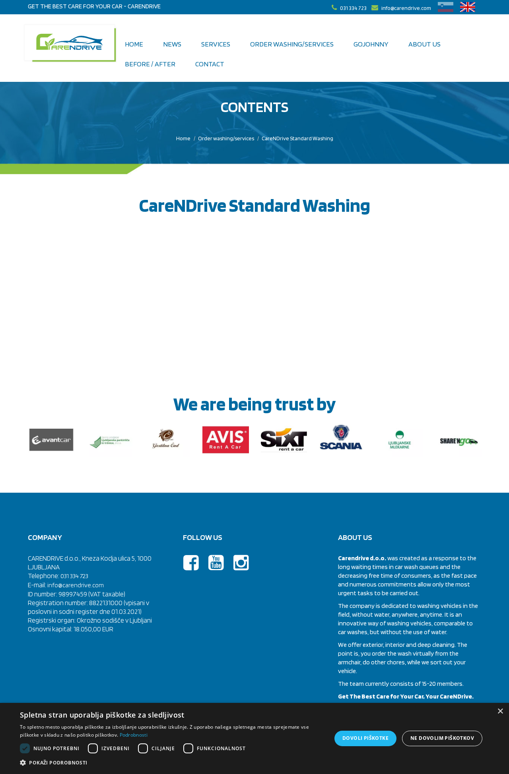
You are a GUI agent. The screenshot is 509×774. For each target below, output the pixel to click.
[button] (171, 763)
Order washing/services (226, 138)
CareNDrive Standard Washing (297, 138)
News (172, 44)
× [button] (500, 711)
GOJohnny (371, 44)
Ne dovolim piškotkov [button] (442, 738)
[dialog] (254, 738)
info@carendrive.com (75, 585)
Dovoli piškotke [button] (365, 738)
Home (134, 44)
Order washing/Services (292, 44)
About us (424, 44)
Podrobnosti (134, 734)
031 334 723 (74, 576)
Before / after (150, 64)
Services (215, 44)
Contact (209, 64)
